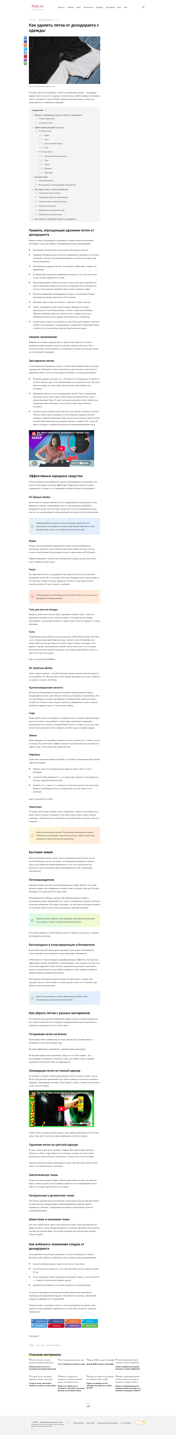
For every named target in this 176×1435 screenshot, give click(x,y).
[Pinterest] (25, 56)
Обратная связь (78, 1423)
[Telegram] (25, 52)
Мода (78, 7)
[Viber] (25, 60)
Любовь (71, 7)
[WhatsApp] (25, 63)
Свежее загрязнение (47, 118)
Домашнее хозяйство (45, 20)
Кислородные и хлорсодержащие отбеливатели (57, 185)
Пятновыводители (46, 180)
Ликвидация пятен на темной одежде (53, 197)
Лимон (47, 164)
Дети (119, 7)
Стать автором (126, 1423)
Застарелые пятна (46, 123)
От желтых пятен (45, 152)
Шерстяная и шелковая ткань (50, 214)
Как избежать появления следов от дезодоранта (55, 219)
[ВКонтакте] (25, 38)
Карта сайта (90, 1423)
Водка (46, 135)
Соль (46, 148)
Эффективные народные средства (49, 127)
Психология (88, 7)
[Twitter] (25, 49)
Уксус (46, 139)
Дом (125, 7)
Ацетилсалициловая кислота (55, 156)
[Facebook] (25, 41)
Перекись (48, 168)
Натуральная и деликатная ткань (52, 210)
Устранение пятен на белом (50, 193)
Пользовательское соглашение (107, 1423)
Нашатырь (48, 173)
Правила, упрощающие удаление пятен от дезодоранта (58, 115)
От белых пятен (45, 131)
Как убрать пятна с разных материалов (51, 189)
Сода (46, 160)
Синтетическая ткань (47, 206)
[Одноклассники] (25, 45)
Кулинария (110, 7)
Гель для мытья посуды (53, 143)
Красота (61, 7)
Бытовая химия (41, 177)
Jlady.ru (37, 6)
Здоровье (99, 7)
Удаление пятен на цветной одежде (53, 201)
